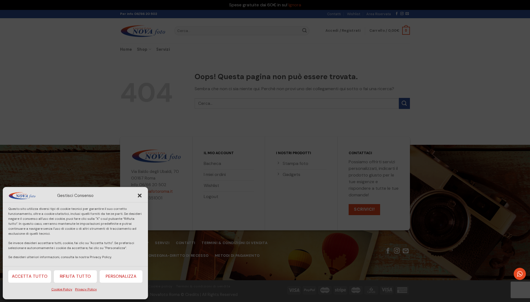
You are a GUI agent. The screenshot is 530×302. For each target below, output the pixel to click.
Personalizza (121, 276)
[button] (139, 195)
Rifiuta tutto (75, 276)
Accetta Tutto (29, 276)
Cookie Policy (61, 289)
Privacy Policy (86, 289)
